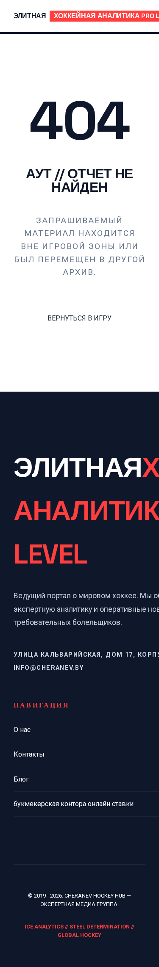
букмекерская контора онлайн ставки (74, 804)
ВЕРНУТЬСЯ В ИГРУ (79, 318)
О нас (22, 730)
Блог (21, 779)
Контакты (29, 754)
